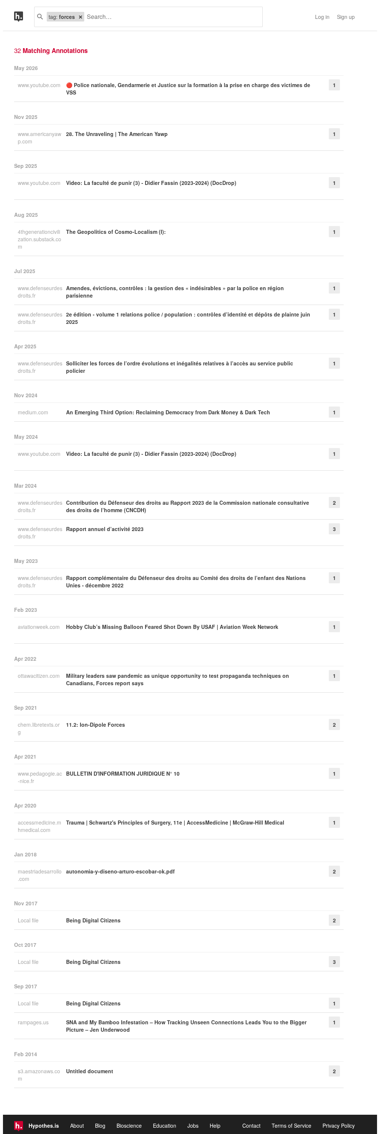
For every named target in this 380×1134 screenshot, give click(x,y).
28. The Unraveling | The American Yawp (117, 133)
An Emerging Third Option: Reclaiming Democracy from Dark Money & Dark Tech (168, 412)
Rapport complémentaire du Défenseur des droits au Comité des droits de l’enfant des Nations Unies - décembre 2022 (186, 581)
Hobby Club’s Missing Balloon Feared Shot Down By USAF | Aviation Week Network (172, 626)
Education (164, 1125)
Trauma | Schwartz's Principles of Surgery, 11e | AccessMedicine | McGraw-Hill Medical (175, 822)
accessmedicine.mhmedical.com (39, 826)
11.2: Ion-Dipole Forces (95, 724)
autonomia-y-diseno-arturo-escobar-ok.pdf (120, 871)
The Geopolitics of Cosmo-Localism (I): (116, 231)
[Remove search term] (80, 16)
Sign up (346, 16)
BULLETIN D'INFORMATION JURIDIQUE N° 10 (123, 773)
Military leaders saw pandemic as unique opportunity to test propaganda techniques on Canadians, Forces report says (177, 679)
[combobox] (170, 17)
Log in (322, 16)
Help (215, 1125)
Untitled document (89, 1071)
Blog (100, 1125)
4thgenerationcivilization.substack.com (39, 239)
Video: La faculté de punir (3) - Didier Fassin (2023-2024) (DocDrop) (151, 182)
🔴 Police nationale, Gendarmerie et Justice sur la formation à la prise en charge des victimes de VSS (188, 88)
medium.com (34, 412)
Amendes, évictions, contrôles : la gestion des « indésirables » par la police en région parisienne (175, 291)
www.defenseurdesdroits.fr (40, 291)
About (77, 1125)
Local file (29, 920)
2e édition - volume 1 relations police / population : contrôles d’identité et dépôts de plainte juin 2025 (188, 318)
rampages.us (34, 1022)
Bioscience (129, 1125)
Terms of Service (291, 1125)
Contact (251, 1125)
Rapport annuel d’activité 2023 (105, 529)
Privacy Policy (338, 1125)
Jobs (193, 1125)
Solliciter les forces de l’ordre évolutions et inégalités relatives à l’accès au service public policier (179, 366)
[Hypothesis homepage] (24, 17)
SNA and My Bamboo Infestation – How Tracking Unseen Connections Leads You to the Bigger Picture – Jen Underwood (186, 1025)
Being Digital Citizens (93, 920)
